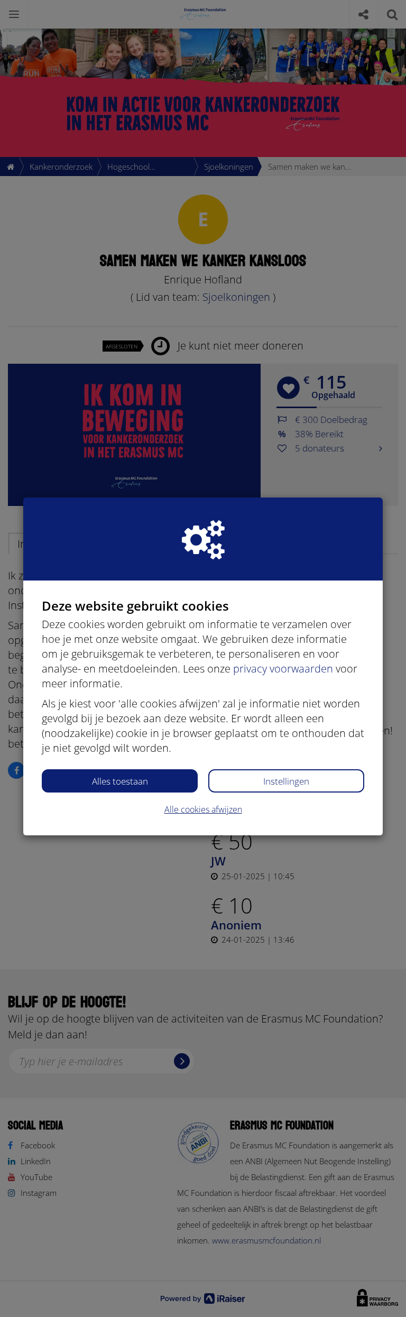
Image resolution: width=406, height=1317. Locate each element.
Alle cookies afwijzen (203, 809)
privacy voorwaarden (283, 668)
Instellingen (286, 781)
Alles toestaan (120, 781)
